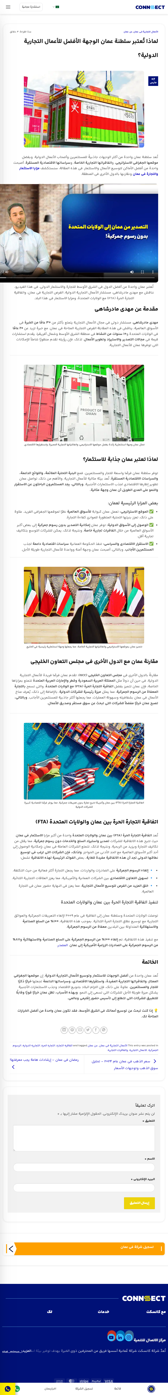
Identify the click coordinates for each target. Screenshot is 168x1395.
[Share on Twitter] (88, 1030)
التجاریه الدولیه (31, 1045)
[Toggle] (11, 1387)
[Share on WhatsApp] (103, 1030)
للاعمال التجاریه (138, 1050)
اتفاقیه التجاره (64, 1045)
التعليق (148, 1121)
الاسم (150, 1159)
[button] (8, 7)
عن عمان (128, 32)
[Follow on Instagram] (129, 1335)
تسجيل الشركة (84, 1388)
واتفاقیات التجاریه (118, 1050)
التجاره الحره (48, 1045)
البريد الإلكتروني (143, 1179)
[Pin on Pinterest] (72, 1030)
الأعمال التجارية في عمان (145, 32)
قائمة (117, 1388)
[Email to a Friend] (80, 1030)
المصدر (63, 945)
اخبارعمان (50, 1388)
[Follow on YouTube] (111, 1335)
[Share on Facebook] (96, 1030)
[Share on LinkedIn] (64, 1030)
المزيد (16, 1351)
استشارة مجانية (31, 7)
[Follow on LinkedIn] (120, 1335)
